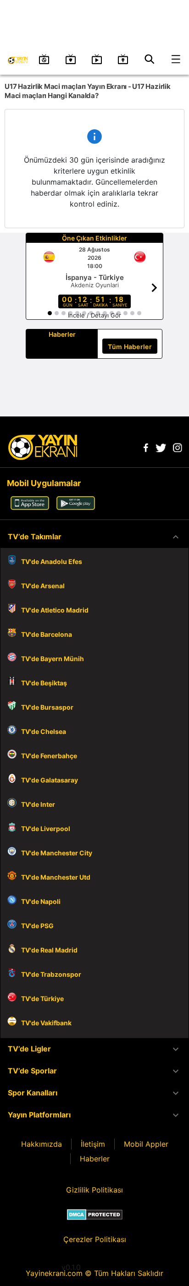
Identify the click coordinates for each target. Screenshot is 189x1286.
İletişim (93, 1144)
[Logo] (42, 457)
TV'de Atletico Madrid (55, 610)
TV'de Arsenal (43, 586)
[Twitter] (160, 449)
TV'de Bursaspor (47, 707)
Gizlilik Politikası (94, 1189)
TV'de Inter (38, 804)
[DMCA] (94, 1215)
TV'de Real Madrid (49, 950)
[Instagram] (177, 449)
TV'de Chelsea (43, 731)
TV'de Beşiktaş (44, 683)
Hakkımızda (41, 1144)
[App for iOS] (30, 507)
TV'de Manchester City (56, 853)
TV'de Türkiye (42, 998)
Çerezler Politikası (94, 1239)
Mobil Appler (146, 1144)
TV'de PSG (37, 926)
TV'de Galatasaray (49, 780)
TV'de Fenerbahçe (49, 756)
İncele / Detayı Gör (94, 315)
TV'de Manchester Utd (55, 877)
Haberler (95, 1158)
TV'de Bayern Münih (52, 658)
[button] (94, 537)
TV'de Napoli (41, 901)
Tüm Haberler (130, 346)
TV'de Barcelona (46, 634)
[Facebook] (146, 449)
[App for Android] (76, 507)
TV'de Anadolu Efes (51, 561)
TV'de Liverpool (45, 828)
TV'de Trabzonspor (51, 974)
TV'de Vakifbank (46, 1023)
